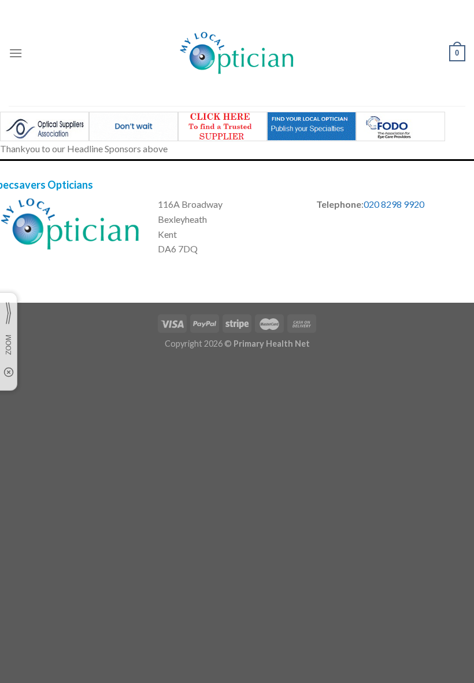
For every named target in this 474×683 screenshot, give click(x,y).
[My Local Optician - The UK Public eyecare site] (237, 53)
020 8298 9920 (394, 204)
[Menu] (16, 53)
